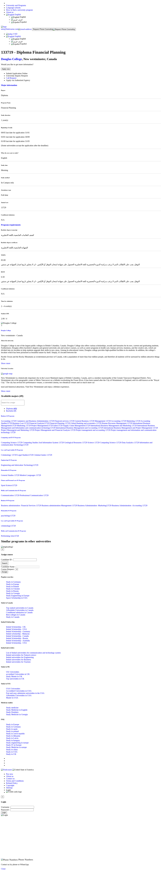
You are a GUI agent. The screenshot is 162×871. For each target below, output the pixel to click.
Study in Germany (13, 582)
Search (4, 563)
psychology (8, 516)
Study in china (12, 749)
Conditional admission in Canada (19, 612)
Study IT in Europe (14, 745)
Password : (5, 810)
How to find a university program (19, 10)
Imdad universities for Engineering (20, 657)
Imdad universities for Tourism (18, 662)
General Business (85, 421)
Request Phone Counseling (43, 29)
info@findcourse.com (9, 29)
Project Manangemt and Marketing (18, 430)
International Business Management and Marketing (113, 425)
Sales (58, 425)
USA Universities (13, 689)
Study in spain (11, 729)
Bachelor (11, 411)
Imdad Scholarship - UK (16, 627)
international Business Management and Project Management (131, 428)
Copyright (10, 785)
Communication (10, 495)
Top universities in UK (15, 679)
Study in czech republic (15, 734)
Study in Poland (12, 586)
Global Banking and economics (86, 423)
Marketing (134, 421)
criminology (8, 526)
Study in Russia (12, 591)
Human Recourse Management (117, 423)
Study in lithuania (13, 736)
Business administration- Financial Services (21, 505)
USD (15, 34)
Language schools (13, 8)
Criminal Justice (43, 455)
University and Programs (16, 5)
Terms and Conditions (15, 781)
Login (4, 812)
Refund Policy (12, 783)
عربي (20, 19)
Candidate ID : (7, 560)
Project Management (42, 425)
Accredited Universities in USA (19, 691)
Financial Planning (59, 423)
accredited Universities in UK (18, 674)
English (17, 14)
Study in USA (11, 752)
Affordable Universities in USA (19, 695)
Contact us (10, 778)
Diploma (11, 408)
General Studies (10, 475)
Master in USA (12, 698)
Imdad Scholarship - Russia (17, 638)
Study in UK (11, 754)
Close (3, 869)
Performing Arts (10, 536)
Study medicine (12, 708)
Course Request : (8, 569)
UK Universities (12, 672)
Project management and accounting (93, 430)
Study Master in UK (14, 676)
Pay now (9, 774)
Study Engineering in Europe (17, 596)
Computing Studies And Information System (43, 442)
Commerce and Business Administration (35, 421)
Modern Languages (30, 475)
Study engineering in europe (17, 743)
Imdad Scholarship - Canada (17, 636)
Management (103, 421)
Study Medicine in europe (16, 747)
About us (9, 12)
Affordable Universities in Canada (19, 610)
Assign (4, 572)
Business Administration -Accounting (129, 505)
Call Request (11, 78)
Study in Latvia (12, 738)
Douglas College (11, 59)
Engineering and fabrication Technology (19, 465)
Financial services (65, 421)
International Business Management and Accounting (80, 428)
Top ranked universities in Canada (19, 608)
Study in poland (12, 731)
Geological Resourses (76, 442)
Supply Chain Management (76, 425)
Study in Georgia (13, 593)
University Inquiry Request (17, 76)
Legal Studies (25, 455)
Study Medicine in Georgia (17, 714)
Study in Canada (12, 617)
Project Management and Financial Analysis (55, 430)
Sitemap (9, 788)
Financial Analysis (39, 423)
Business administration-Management (60, 505)
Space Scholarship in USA (16, 598)
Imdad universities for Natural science (21, 655)
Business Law (20, 423)
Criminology (9, 455)
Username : (5, 807)
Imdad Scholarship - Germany (18, 631)
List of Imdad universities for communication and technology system (33, 653)
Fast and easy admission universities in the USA (25, 693)
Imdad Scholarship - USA (16, 629)
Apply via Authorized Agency (18, 80)
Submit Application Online (16, 73)
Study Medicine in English (16, 710)
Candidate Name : (8, 567)
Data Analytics (131, 442)
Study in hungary (13, 740)
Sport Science (9, 485)
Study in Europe (12, 584)
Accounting (8, 421)
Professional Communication (34, 495)
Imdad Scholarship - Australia (18, 641)
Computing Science (12, 442)
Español (23, 22)
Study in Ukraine (13, 589)
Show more (5, 363)
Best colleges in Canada (15, 615)
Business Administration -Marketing (95, 505)
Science (94, 442)
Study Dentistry (12, 712)
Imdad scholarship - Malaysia (17, 634)
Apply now (6, 69)
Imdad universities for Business (18, 660)
